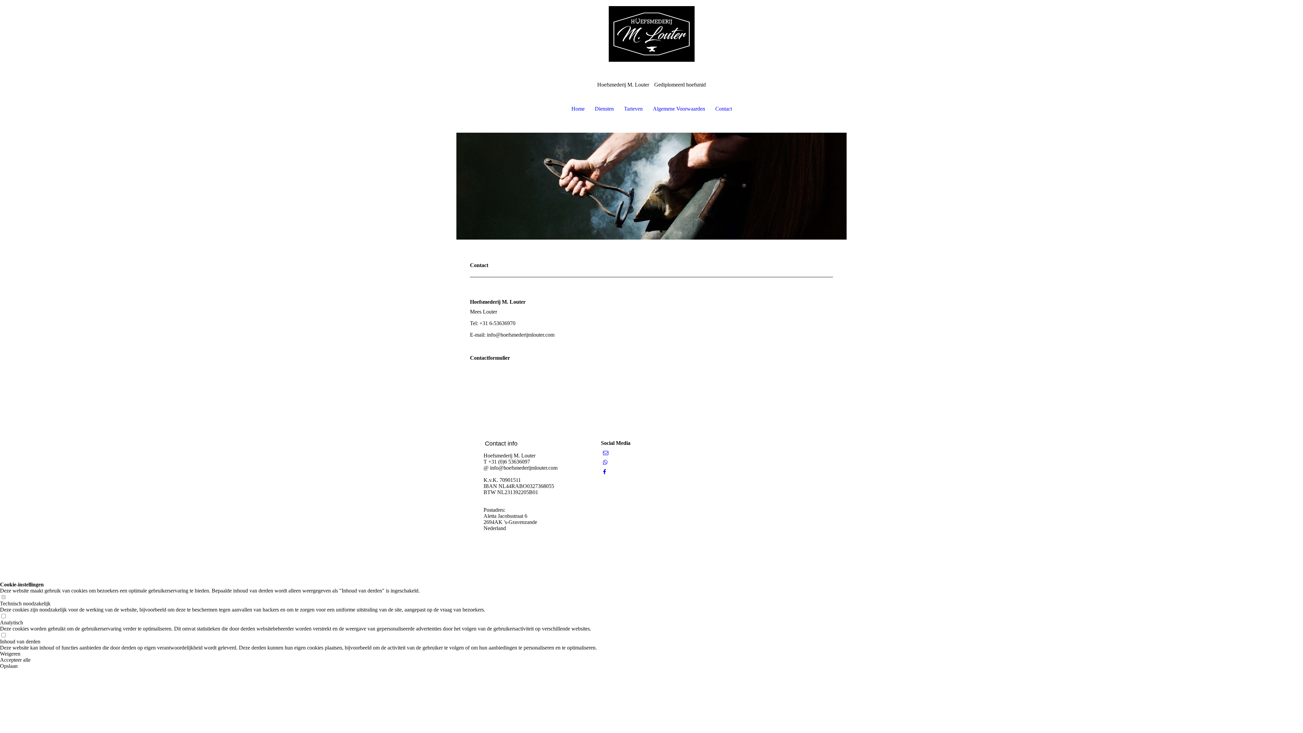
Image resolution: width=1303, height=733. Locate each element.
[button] (298, 654)
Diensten (604, 109)
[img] (651, 34)
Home (578, 109)
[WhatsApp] (605, 462)
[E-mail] (605, 453)
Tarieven (633, 109)
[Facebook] (604, 472)
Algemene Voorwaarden (679, 109)
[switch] (3, 597)
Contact (723, 109)
